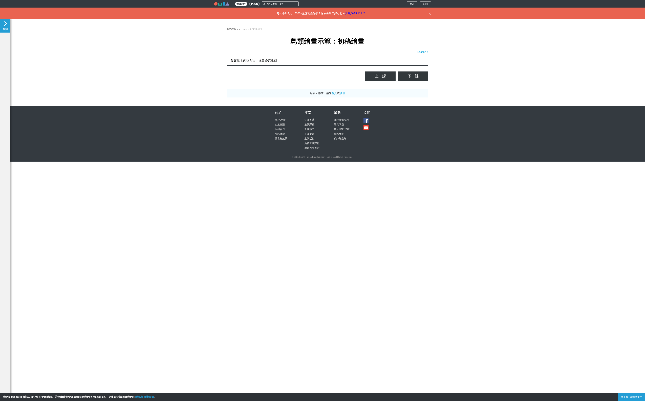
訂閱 (425, 4)
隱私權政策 (281, 138)
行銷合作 (280, 129)
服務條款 (280, 133)
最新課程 (309, 124)
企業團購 (280, 124)
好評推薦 (309, 119)
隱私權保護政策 (144, 396)
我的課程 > (232, 29)
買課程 (240, 4)
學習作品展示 (311, 147)
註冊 (342, 93)
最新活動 (309, 138)
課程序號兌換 (341, 119)
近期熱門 (309, 129)
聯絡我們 (339, 133)
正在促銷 (309, 133)
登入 (412, 4)
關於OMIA (280, 119)
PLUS (254, 4)
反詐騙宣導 (340, 138)
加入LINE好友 (342, 129)
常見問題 (339, 124)
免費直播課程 (311, 143)
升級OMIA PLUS (355, 13)
